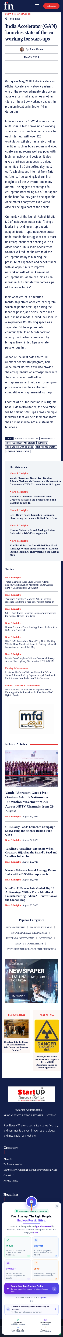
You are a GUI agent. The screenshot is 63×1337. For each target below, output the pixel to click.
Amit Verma (36, 49)
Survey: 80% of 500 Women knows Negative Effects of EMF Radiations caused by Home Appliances (47, 1062)
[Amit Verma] (23, 49)
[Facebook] (19, 66)
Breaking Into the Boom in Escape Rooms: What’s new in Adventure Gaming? (16, 1046)
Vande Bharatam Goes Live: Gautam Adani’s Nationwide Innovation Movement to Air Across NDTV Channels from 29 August (35, 481)
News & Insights (18, 13)
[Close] (57, 1206)
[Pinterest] (35, 66)
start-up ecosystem (46, 447)
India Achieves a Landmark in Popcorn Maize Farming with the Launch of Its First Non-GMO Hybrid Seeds (29, 692)
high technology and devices (20, 443)
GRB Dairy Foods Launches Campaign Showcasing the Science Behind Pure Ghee (34, 516)
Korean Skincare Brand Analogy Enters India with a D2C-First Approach (32, 532)
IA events (42, 443)
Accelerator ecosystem (26, 439)
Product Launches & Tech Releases (22, 685)
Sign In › (43, 1297)
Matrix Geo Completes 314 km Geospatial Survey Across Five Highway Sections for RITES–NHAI (30, 660)
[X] (27, 66)
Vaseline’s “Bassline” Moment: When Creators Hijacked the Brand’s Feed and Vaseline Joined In (33, 499)
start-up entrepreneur (17, 451)
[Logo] (9, 6)
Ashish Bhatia (48, 439)
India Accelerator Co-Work (19, 447)
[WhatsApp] (43, 66)
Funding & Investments (16, 668)
